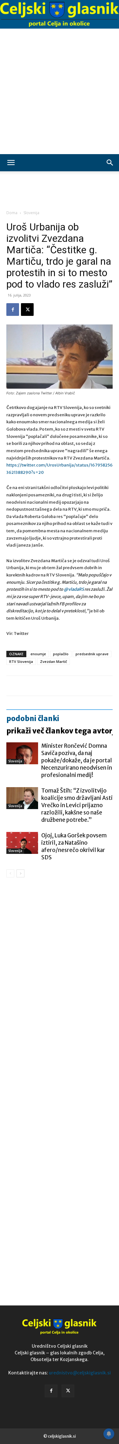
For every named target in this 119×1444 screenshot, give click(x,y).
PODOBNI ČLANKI (32, 718)
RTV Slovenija (21, 661)
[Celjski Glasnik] (59, 14)
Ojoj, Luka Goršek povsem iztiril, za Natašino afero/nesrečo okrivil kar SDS (74, 846)
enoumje (38, 653)
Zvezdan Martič (53, 661)
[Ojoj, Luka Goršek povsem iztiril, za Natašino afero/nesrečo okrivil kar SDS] (22, 843)
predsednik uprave (92, 653)
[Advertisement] (59, 91)
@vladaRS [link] (74, 589)
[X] (27, 309)
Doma (11, 212)
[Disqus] (59, 973)
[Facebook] (12, 309)
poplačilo (61, 653)
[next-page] (20, 873)
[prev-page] (10, 873)
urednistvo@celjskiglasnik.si (80, 1373)
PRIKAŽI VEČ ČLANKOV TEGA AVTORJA (62, 731)
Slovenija (31, 212)
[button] (11, 162)
